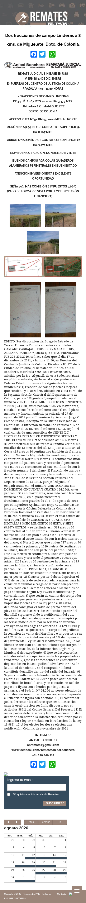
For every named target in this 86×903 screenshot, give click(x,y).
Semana (45, 822)
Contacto (61, 894)
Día (60, 822)
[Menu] (77, 891)
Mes (31, 822)
